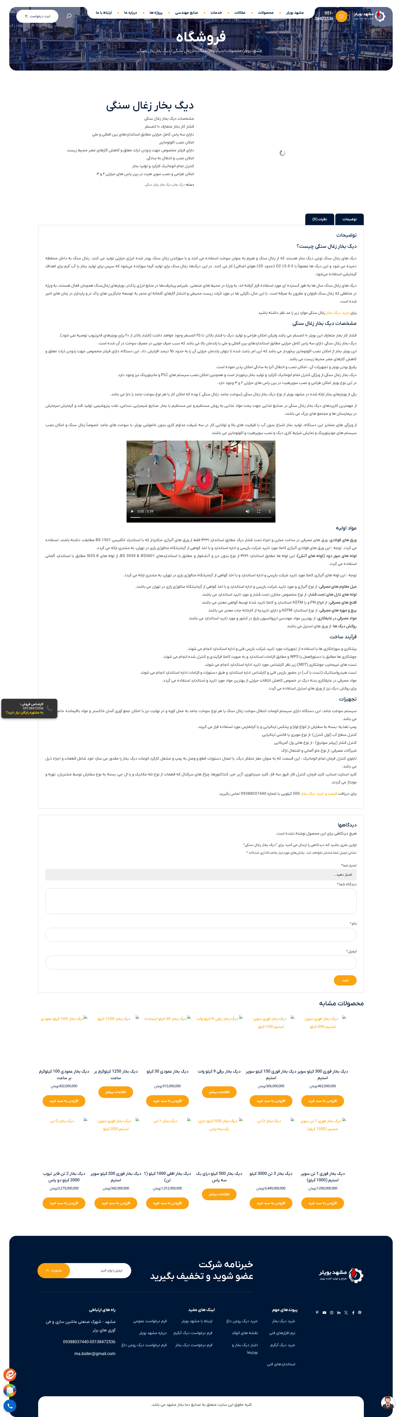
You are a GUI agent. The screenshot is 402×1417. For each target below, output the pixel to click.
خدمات (216, 12)
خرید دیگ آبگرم (282, 1345)
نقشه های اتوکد (245, 1333)
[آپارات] (360, 1313)
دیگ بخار (179, 185)
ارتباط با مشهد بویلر (196, 1321)
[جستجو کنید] (69, 16)
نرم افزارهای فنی (282, 1333)
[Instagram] (331, 1313)
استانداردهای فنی (281, 1364)
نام (353, 923)
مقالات (239, 12)
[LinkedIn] (338, 1313)
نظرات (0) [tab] (319, 219)
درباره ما (130, 12)
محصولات (266, 12)
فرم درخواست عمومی (150, 1321)
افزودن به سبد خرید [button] (64, 1101)
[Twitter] (346, 1313)
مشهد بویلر (295, 12)
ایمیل (351, 951)
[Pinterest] (317, 1313)
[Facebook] (353, 1313)
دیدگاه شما (347, 884)
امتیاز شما (349, 865)
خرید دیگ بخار (337, 313)
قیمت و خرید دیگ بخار (319, 793)
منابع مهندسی (186, 12)
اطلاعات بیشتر (115, 1092)
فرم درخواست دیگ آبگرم (193, 1333)
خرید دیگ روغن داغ (242, 1321)
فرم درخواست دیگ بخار (193, 1345)
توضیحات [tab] (349, 219)
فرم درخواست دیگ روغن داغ (144, 1345)
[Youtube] (324, 1313)
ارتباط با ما (104, 12)
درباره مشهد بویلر (153, 1333)
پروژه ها (156, 12)
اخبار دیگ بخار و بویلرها (245, 1349)
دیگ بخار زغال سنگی (158, 185)
